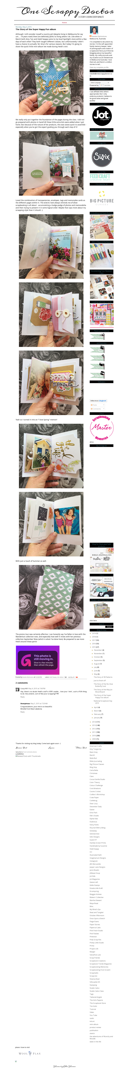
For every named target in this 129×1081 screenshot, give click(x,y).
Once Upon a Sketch (97, 918)
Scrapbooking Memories (99, 967)
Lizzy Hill (24, 688)
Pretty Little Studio (97, 943)
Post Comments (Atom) (30, 752)
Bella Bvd (93, 758)
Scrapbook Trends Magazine (101, 964)
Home (64, 22)
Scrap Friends (95, 958)
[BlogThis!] (71, 677)
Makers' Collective (96, 897)
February (97, 714)
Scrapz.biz (93, 976)
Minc (91, 906)
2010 (94, 735)
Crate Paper (94, 797)
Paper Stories (95, 924)
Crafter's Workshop (97, 794)
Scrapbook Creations (98, 961)
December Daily (96, 806)
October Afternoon (97, 915)
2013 (94, 725)
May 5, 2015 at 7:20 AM (39, 703)
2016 (94, 644)
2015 (94, 647)
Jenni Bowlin (94, 870)
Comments (96, 409)
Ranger (92, 952)
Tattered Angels (96, 997)
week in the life (95, 1042)
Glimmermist (94, 834)
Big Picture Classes (97, 764)
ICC (91, 852)
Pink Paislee (94, 933)
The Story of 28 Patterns (103, 677)
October (97, 657)
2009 (94, 739)
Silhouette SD (95, 982)
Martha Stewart (96, 900)
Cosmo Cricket (95, 791)
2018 (94, 637)
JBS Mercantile (95, 864)
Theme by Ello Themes (64, 1066)
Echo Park (93, 813)
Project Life (94, 949)
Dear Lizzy (94, 803)
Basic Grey (94, 752)
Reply (22, 697)
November (98, 653)
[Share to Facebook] (75, 677)
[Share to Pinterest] (77, 677)
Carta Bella (94, 770)
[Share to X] (73, 677)
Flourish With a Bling (97, 828)
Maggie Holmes (96, 894)
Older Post (81, 748)
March (96, 711)
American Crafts (96, 746)
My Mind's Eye (95, 909)
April (96, 707)
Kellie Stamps (95, 885)
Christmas (93, 773)
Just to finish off (100, 680)
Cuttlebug (93, 800)
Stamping (93, 985)
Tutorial (93, 1009)
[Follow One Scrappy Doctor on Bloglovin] (98, 401)
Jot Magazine (95, 879)
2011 (94, 732)
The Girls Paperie (96, 1000)
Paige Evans (94, 921)
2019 (94, 633)
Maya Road (94, 903)
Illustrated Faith (96, 855)
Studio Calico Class (97, 991)
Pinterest (93, 937)
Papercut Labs (95, 927)
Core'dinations (95, 788)
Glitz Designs (95, 837)
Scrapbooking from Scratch (100, 970)
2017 (94, 640)
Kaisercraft (94, 882)
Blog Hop (93, 767)
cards (92, 1018)
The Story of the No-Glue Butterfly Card (103, 685)
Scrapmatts (94, 973)
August (97, 664)
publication (94, 1030)
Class (92, 776)
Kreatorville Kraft (96, 888)
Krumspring (94, 891)
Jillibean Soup (95, 873)
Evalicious (93, 822)
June (96, 671)
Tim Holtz (93, 1006)
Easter (92, 809)
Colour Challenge (96, 785)
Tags (92, 994)
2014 (94, 722)
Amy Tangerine (95, 749)
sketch (92, 1033)
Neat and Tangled (96, 912)
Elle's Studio (94, 816)
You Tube (93, 1015)
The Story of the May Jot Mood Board (103, 691)
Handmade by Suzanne (98, 846)
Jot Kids (92, 876)
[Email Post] (65, 677)
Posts (94, 405)
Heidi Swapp (53, 677)
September (98, 660)
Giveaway (93, 831)
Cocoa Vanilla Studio (97, 779)
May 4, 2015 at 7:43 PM (36, 688)
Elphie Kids (94, 819)
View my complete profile (99, 67)
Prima (92, 946)
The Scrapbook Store (98, 1003)
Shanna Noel (94, 979)
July (95, 667)
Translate (106, 85)
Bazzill (92, 755)
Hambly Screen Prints (98, 843)
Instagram (94, 861)
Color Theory (95, 782)
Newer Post (21, 748)
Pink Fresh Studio (96, 930)
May (96, 674)
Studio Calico (94, 988)
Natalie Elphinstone (28, 677)
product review (95, 1027)
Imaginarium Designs (98, 858)
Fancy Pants (94, 825)
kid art (92, 1021)
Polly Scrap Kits (95, 940)
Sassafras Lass (95, 955)
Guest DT (93, 840)
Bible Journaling (96, 761)
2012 (94, 729)
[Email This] (69, 677)
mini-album (60, 677)
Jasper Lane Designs (97, 867)
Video (92, 1012)
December (98, 650)
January (97, 718)
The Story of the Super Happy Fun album (102, 696)
